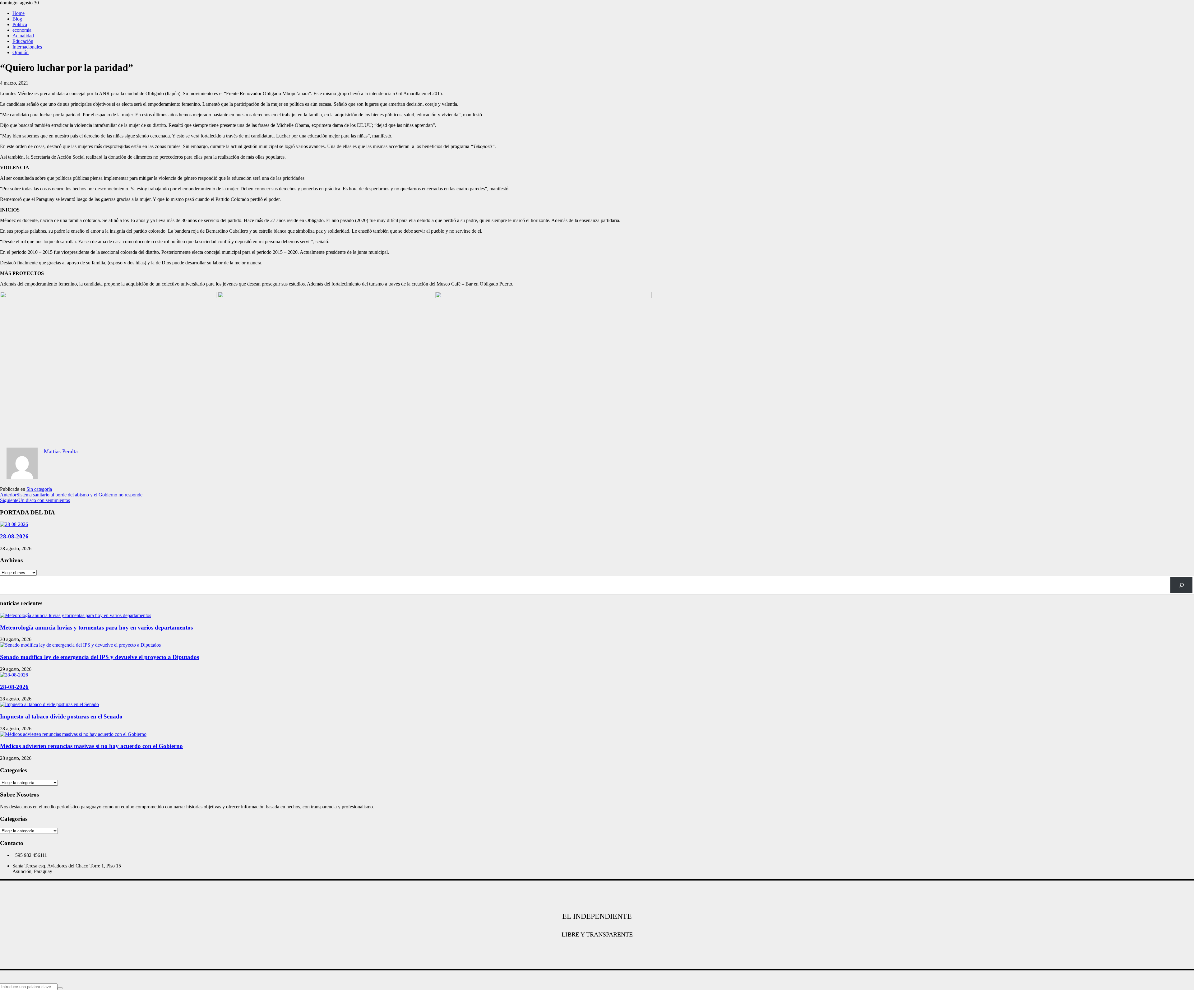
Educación (22, 41)
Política (19, 24)
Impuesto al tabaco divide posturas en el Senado (61, 716)
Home (18, 13)
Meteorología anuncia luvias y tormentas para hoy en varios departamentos (96, 627)
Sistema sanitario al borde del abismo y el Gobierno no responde (71, 494)
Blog (17, 18)
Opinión (20, 52)
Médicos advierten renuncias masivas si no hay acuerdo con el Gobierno (91, 746)
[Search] (1181, 585)
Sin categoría (39, 489)
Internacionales (27, 46)
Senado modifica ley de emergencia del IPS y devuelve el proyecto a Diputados (99, 657)
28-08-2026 (14, 536)
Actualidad (23, 35)
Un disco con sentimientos (35, 500)
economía (21, 30)
